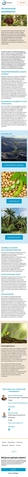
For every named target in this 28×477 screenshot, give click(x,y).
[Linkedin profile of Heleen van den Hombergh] (9, 410)
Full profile (11, 406)
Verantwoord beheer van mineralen (14, 165)
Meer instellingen (13, 473)
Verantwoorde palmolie (14, 237)
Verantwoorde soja (14, 201)
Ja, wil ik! (13, 469)
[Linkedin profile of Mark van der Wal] (9, 430)
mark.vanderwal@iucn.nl (15, 423)
